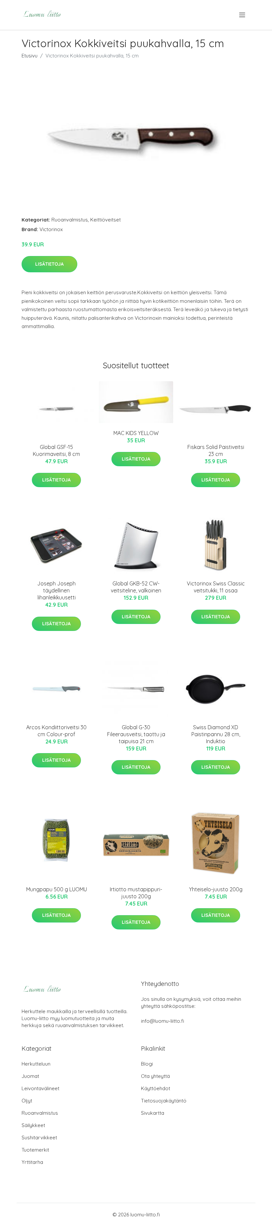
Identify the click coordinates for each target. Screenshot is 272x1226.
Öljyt (27, 1100)
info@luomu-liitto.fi (162, 1021)
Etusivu (29, 55)
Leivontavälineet (40, 1088)
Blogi (147, 1064)
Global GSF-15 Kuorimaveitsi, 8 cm (56, 450)
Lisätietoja (49, 264)
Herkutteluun (36, 1064)
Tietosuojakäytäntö (163, 1100)
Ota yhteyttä (155, 1076)
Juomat (30, 1076)
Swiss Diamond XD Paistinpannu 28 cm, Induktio (215, 734)
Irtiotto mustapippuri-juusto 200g (136, 893)
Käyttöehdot (155, 1088)
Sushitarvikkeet (39, 1137)
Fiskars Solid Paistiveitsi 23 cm (215, 450)
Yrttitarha (32, 1162)
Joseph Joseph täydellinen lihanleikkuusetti (56, 590)
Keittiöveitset (105, 220)
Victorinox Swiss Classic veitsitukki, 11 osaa (216, 587)
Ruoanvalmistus (69, 220)
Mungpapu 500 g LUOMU (56, 889)
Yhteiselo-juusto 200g (215, 889)
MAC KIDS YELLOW (136, 433)
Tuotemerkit (35, 1150)
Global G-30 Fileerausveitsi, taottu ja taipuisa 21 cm (136, 734)
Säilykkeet (33, 1125)
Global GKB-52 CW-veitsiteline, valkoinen (136, 587)
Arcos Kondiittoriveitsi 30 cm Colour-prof (56, 731)
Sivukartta (152, 1113)
